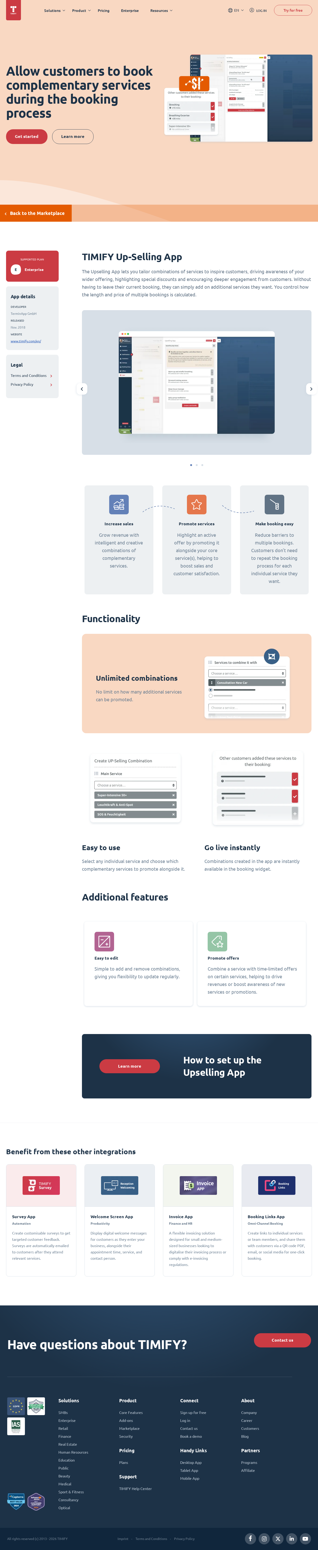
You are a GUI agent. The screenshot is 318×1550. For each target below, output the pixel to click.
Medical (64, 1484)
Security (126, 1436)
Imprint (123, 1539)
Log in (185, 1420)
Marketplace (129, 1428)
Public (63, 1468)
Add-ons (126, 1420)
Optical (64, 1508)
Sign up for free (193, 1412)
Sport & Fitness (71, 1492)
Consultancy (68, 1500)
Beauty (64, 1476)
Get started (26, 136)
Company (249, 1412)
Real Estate (67, 1444)
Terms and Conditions (29, 375)
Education (66, 1460)
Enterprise (130, 10)
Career (246, 1420)
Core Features (131, 1412)
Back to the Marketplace (37, 213)
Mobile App (189, 1478)
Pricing (103, 10)
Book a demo (191, 1436)
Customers (250, 1428)
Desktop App (191, 1462)
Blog (245, 1436)
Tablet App (189, 1470)
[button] (191, 465)
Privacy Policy (22, 384)
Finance (64, 1436)
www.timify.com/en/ (26, 341)
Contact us (282, 1340)
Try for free (293, 10)
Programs (249, 1462)
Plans (123, 1462)
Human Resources (73, 1452)
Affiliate (248, 1470)
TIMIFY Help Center (135, 1489)
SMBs (63, 1412)
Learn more (73, 136)
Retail (63, 1428)
